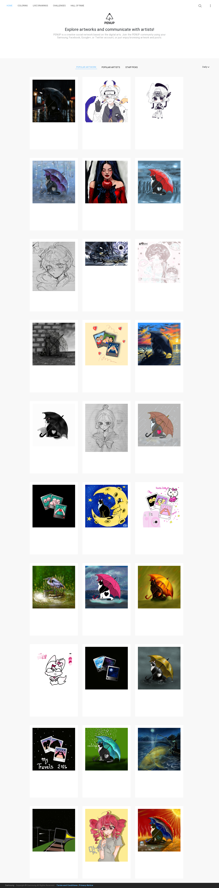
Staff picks (131, 67)
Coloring (23, 5)
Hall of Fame (77, 5)
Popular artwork (86, 67)
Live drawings (40, 5)
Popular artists (111, 67)
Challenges (59, 5)
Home (9, 5)
